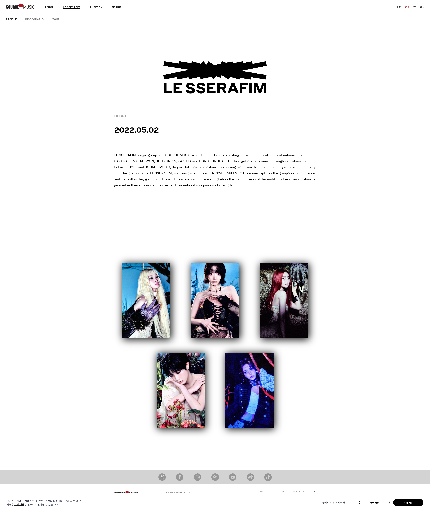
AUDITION (96, 7)
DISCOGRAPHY (34, 19)
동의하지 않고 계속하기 (334, 502)
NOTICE (117, 7)
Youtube (232, 477)
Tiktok (268, 477)
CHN (422, 7)
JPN (414, 7)
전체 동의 (408, 502)
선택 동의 (374, 502)
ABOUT (49, 7)
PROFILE (11, 19)
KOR (399, 7)
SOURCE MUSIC (20, 6)
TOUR (56, 19)
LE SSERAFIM (71, 7)
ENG (407, 7)
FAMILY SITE (297, 491)
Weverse (215, 477)
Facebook (180, 477)
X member (162, 477)
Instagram (197, 477)
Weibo (250, 477)
